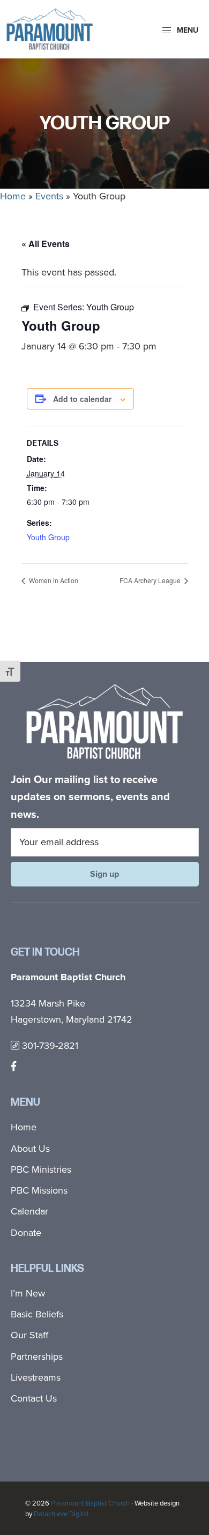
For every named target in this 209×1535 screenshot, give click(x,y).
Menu (186, 30)
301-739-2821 (48, 1046)
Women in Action (52, 580)
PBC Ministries (41, 1169)
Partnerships (37, 1356)
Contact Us (34, 1398)
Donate (26, 1233)
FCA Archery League (151, 580)
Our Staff (29, 1335)
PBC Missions (39, 1190)
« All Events (45, 243)
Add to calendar (82, 398)
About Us (30, 1149)
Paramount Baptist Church (90, 1503)
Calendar (29, 1211)
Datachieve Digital (61, 1514)
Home (13, 196)
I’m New (28, 1293)
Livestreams (36, 1377)
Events (49, 196)
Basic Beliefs (37, 1314)
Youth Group (48, 537)
